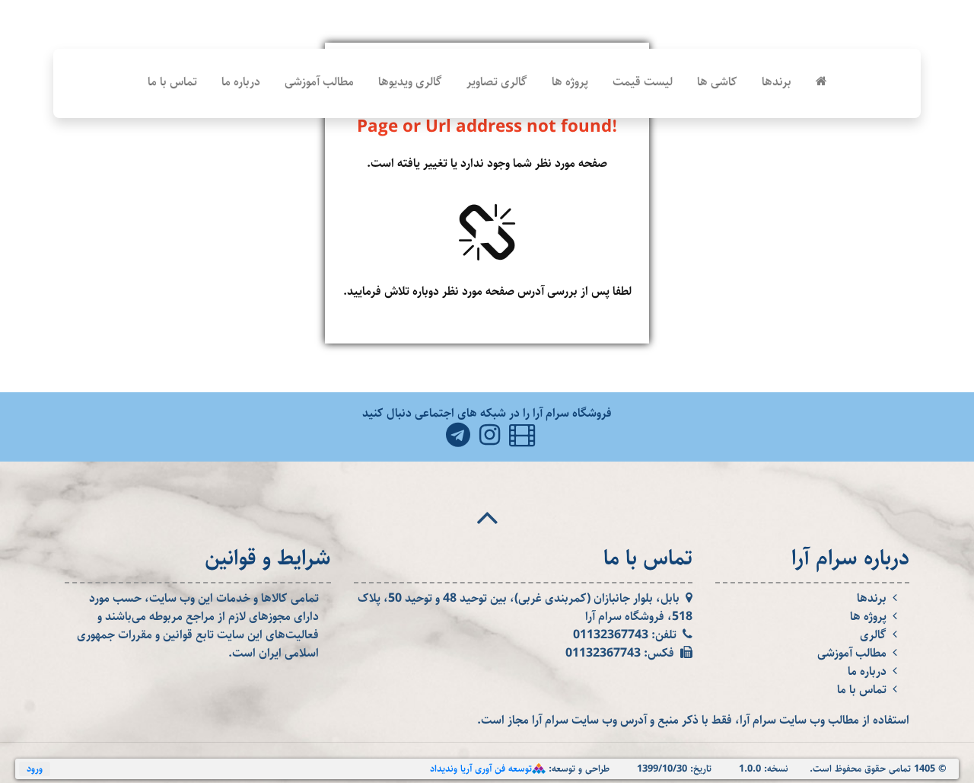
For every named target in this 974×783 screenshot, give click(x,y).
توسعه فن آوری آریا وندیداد (481, 768)
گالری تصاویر (496, 81)
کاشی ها (717, 81)
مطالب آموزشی (319, 81)
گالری (873, 635)
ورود (35, 768)
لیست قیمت (643, 81)
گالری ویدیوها (410, 81)
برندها (776, 81)
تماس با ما (172, 81)
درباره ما (240, 81)
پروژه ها (570, 81)
